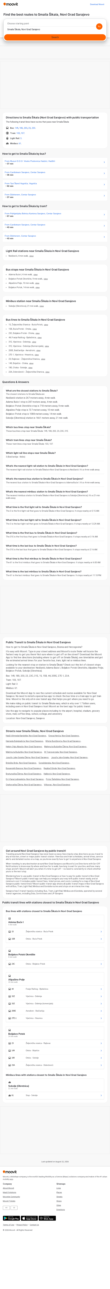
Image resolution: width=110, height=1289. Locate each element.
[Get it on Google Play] (11, 1218)
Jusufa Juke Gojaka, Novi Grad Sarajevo (69, 757)
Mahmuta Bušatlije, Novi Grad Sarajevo (24, 752)
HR (6, 1208)
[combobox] (55, 24)
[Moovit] (10, 4)
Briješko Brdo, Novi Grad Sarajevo (21, 763)
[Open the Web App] (47, 1218)
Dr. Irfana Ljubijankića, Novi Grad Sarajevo (25, 779)
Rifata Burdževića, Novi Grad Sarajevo (63, 741)
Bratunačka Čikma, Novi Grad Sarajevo (23, 774)
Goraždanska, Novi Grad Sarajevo (54, 763)
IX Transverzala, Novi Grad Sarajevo (60, 752)
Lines (58, 1188)
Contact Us (34, 1225)
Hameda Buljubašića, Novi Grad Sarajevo (24, 741)
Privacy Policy (22, 1225)
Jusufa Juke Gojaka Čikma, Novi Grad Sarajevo (27, 757)
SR (14, 1208)
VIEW (31, 256)
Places (59, 1192)
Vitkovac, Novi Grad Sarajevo (57, 785)
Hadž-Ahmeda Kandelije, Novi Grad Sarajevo (26, 736)
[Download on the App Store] (29, 1218)
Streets (59, 1197)
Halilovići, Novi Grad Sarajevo (57, 774)
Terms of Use (8, 1225)
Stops (59, 1201)
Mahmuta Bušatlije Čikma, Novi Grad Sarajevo (65, 746)
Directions (60, 1210)
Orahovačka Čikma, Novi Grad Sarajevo (24, 785)
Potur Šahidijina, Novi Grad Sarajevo (62, 779)
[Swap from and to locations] (99, 26)
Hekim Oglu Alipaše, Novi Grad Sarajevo (24, 746)
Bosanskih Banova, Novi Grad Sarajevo (23, 768)
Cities (58, 1205)
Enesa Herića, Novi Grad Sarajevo (64, 736)
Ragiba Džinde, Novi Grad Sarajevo (59, 768)
